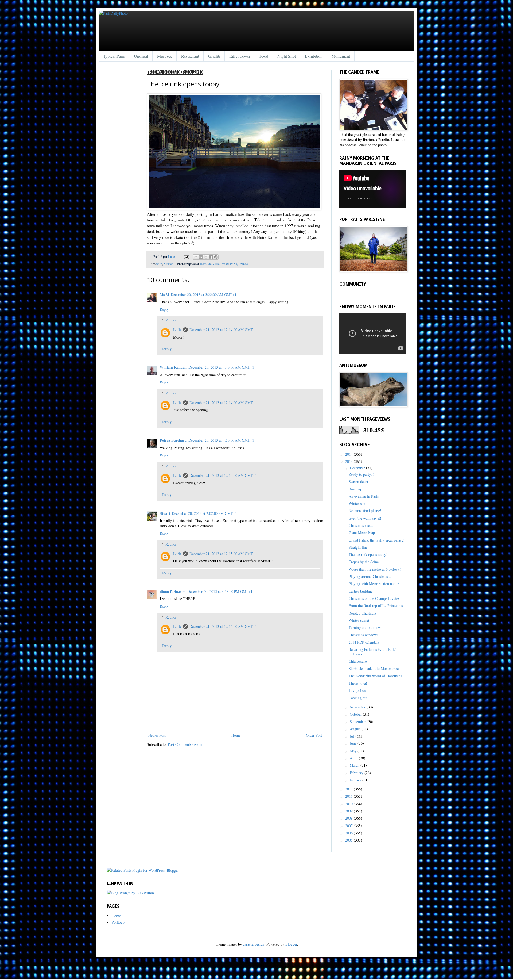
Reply (164, 309)
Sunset (168, 264)
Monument (341, 56)
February (357, 772)
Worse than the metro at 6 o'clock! (375, 569)
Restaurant (190, 56)
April (354, 758)
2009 (349, 810)
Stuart (165, 513)
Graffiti (214, 56)
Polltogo (118, 922)
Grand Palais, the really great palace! (377, 540)
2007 (349, 825)
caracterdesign (253, 944)
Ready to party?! (361, 474)
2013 (349, 461)
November (358, 706)
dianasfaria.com (173, 591)
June (353, 743)
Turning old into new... (366, 627)
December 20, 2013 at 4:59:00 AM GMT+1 (221, 440)
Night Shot (286, 56)
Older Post (314, 735)
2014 (349, 454)
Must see (164, 56)
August (356, 728)
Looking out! (359, 697)
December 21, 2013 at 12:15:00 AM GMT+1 (223, 475)
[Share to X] (205, 257)
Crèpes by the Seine (364, 561)
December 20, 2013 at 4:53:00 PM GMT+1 (219, 591)
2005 (349, 840)
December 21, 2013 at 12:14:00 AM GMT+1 (223, 329)
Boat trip (355, 489)
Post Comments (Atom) (186, 744)
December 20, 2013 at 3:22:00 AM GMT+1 (203, 294)
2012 (349, 789)
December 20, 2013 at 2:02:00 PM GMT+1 (204, 513)
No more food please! (365, 510)
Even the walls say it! (365, 518)
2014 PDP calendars (364, 642)
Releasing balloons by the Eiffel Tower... (373, 651)
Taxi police (357, 690)
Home (235, 735)
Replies (170, 320)
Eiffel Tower (239, 56)
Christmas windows (363, 634)
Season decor (358, 481)
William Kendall (173, 367)
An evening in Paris (364, 496)
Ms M (164, 294)
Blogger (291, 944)
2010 (349, 803)
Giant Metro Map (362, 532)
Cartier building (361, 591)
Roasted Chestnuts (362, 613)
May (353, 750)
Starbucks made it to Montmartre (374, 668)
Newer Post (157, 735)
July (353, 736)
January (356, 779)
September (358, 721)
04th (159, 264)
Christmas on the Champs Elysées (374, 598)
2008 (349, 818)
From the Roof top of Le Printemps (376, 605)
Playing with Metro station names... (376, 583)
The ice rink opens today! (368, 554)
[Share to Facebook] (210, 257)
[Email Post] (186, 256)
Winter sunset (359, 620)
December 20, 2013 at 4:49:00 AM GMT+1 (221, 367)
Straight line (358, 547)
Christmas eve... (361, 525)
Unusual (141, 56)
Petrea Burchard (173, 440)
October (356, 714)
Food (263, 56)
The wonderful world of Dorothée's (375, 675)
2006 (349, 832)
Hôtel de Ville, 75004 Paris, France (224, 264)
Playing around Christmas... (370, 576)
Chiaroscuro (358, 661)
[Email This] (195, 257)
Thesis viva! (358, 683)
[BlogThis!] (200, 257)
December (358, 467)
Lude (172, 256)
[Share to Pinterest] (216, 257)
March (355, 765)
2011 (349, 796)
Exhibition (313, 56)
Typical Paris (114, 56)
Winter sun (357, 503)
